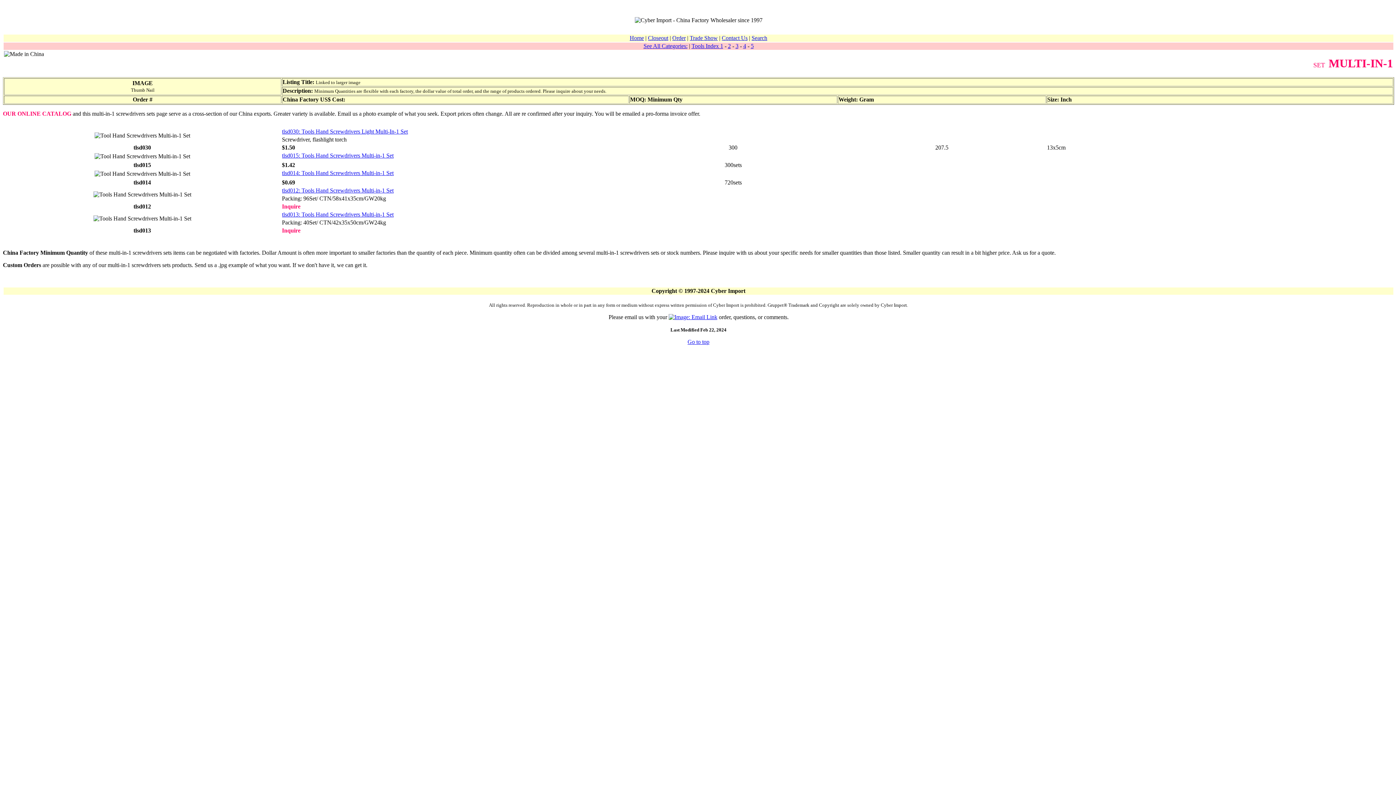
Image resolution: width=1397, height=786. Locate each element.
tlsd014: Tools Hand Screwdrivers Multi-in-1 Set (338, 173)
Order (679, 38)
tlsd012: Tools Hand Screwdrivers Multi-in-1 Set (338, 190)
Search (759, 38)
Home (637, 38)
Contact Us (735, 38)
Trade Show (704, 38)
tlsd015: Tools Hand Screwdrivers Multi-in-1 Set (338, 155)
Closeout (658, 38)
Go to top (698, 342)
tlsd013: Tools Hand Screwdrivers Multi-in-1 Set (338, 214)
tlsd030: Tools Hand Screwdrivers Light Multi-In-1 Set (345, 131)
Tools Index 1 (707, 46)
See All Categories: (666, 46)
